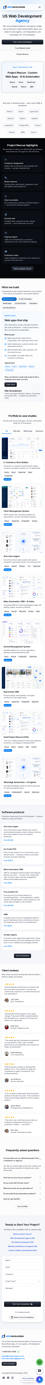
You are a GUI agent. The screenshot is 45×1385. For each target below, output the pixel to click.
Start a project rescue (22, 269)
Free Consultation (9, 1364)
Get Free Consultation (21, 1304)
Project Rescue (22, 54)
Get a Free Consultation (22, 42)
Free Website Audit (22, 48)
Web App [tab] (16, 431)
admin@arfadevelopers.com (13, 1356)
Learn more (10, 384)
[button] (9, 299)
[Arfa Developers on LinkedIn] (8, 1378)
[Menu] (39, 7)
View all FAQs (22, 1206)
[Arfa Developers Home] (14, 7)
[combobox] (22, 1281)
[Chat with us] (39, 1371)
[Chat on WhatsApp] (18, 1351)
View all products (22, 956)
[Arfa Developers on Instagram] (12, 1378)
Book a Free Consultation (24, 1317)
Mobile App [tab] (28, 431)
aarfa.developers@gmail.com (13, 1358)
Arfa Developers (17, 1373)
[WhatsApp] (39, 1362)
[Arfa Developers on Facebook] (4, 1378)
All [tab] (7, 431)
